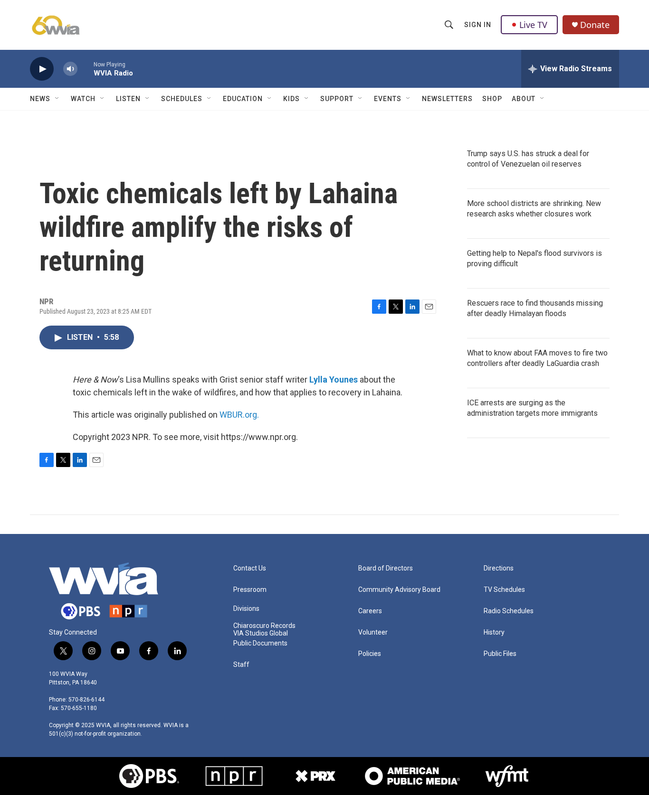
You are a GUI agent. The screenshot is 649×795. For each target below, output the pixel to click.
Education (243, 99)
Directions (499, 568)
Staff (241, 664)
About (523, 99)
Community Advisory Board (399, 589)
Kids (291, 99)
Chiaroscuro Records (264, 625)
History (494, 632)
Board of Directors (385, 568)
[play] (41, 69)
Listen (128, 99)
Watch (83, 99)
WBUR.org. (239, 415)
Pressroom (250, 589)
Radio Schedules (509, 611)
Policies (369, 653)
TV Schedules (504, 589)
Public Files (500, 653)
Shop (492, 99)
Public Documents (260, 643)
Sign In (477, 24)
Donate (595, 25)
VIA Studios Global (260, 633)
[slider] (85, 69)
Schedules (181, 99)
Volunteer (373, 632)
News (40, 99)
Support (336, 99)
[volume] (70, 69)
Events (387, 99)
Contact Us (249, 568)
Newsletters (447, 99)
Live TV (533, 24)
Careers (370, 611)
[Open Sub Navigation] (57, 99)
